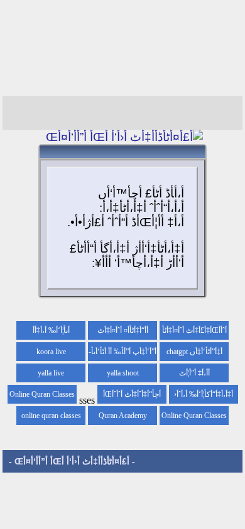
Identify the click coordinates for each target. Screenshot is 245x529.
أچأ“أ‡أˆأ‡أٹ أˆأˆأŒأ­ (132, 394)
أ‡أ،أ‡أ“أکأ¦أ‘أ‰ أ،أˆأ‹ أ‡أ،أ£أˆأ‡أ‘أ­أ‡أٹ (203, 397)
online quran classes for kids (51, 418)
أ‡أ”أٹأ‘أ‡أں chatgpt (194, 351)
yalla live (51, 373)
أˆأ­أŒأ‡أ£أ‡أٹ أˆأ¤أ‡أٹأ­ (194, 330)
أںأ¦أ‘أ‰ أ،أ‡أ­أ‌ (51, 330)
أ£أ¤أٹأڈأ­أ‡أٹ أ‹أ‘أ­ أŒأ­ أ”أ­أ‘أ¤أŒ (71, 461)
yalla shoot (123, 373)
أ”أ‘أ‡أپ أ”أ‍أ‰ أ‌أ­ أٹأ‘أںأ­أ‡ (123, 354)
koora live (51, 351)
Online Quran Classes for (42, 397)
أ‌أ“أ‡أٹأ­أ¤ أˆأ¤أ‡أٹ (122, 330)
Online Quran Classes (194, 415)
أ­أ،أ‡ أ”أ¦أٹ (194, 373)
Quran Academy (123, 415)
